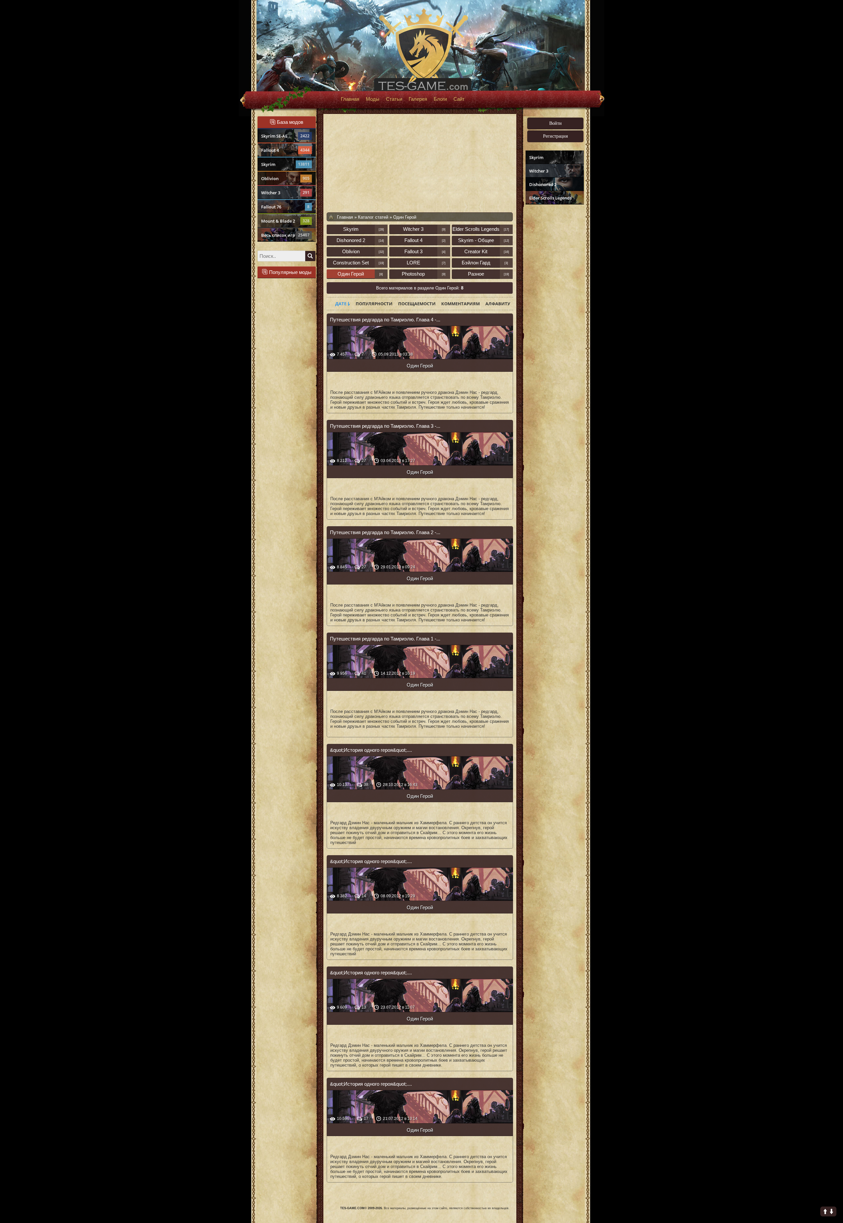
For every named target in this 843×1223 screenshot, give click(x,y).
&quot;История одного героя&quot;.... (371, 750)
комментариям (460, 304)
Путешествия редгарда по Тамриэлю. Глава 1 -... (385, 638)
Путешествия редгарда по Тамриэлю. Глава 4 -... (385, 319)
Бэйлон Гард (476, 262)
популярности (374, 304)
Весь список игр (285, 235)
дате (340, 304)
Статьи (394, 99)
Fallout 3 (413, 251)
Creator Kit (475, 251)
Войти (555, 123)
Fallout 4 (285, 150)
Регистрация (555, 136)
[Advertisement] (554, 308)
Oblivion (285, 178)
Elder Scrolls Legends (550, 198)
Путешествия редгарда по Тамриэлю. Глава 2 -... (385, 532)
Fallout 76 (285, 207)
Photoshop (413, 274)
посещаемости (417, 304)
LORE (413, 262)
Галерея (418, 99)
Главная (350, 99)
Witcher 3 (285, 193)
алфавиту (497, 304)
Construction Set (351, 262)
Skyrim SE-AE (285, 136)
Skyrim (285, 164)
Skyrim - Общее (476, 240)
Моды (372, 99)
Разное (476, 274)
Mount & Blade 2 (285, 221)
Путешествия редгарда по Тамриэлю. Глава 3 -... (385, 426)
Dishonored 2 (543, 184)
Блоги (440, 99)
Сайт (459, 99)
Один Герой (351, 274)
